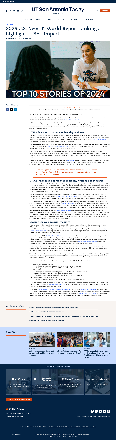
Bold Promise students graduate (53, 320)
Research (40, 19)
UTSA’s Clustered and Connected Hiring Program (69, 196)
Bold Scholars (61, 236)
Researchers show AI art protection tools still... (76, 434)
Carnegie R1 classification (99, 139)
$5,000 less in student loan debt (87, 241)
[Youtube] (14, 11)
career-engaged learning (63, 210)
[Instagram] (22, 11)
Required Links (85, 426)
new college (70, 160)
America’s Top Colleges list (88, 289)
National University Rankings (57, 284)
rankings (58, 316)
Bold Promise (50, 236)
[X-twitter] (10, 11)
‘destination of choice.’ (71, 307)
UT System (93, 426)
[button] (7, 109)
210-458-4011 (20, 416)
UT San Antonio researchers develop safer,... (48, 434)
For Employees (90, 19)
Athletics (62, 19)
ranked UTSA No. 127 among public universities (54, 289)
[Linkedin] (18, 11)
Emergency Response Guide (56, 426)
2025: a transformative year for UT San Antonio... (63, 436)
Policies (67, 426)
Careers (78, 416)
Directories (93, 416)
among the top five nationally (87, 293)
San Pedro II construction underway (58, 146)
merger (62, 312)
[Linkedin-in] (104, 411)
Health (51, 19)
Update (32, 348)
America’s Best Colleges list (71, 120)
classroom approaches (67, 203)
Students (60, 348)
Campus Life (27, 19)
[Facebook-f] (6, 11)
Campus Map (85, 416)
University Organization (104, 416)
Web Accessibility (75, 426)
